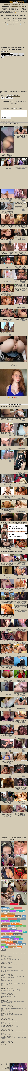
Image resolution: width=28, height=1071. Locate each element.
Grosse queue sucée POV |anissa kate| (7, 775)
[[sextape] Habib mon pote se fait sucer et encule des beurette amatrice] (21, 622)
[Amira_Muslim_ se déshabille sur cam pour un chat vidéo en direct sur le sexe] (21, 478)
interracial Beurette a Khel (8, 936)
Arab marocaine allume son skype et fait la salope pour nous (7, 708)
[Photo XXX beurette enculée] (7, 454)
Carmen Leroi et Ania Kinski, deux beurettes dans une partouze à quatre (21, 289)
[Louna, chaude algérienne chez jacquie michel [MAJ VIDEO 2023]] (21, 274)
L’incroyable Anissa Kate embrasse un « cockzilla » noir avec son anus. (20, 563)
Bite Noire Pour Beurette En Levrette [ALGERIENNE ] (7, 155)
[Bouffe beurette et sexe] (7, 161)
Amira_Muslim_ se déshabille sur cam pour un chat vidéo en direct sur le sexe (20, 484)
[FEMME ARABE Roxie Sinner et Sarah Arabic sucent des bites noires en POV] (7, 729)
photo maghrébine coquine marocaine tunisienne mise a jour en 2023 (21, 523)
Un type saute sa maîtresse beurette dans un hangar (21, 267)
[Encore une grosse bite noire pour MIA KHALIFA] (21, 756)
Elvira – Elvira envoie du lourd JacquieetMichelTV (13, 954)
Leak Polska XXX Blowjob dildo (9, 1021)
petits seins (10, 944)
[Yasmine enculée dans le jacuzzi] (7, 808)
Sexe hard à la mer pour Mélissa (21, 802)
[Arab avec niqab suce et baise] (21, 636)
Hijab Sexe (4, 934)
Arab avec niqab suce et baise (20, 642)
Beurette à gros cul (8, 916)
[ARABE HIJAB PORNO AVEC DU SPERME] (21, 661)
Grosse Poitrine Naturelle (18, 55)
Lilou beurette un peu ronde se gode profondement (7, 749)
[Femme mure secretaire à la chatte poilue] (7, 542)
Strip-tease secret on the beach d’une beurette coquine (7, 199)
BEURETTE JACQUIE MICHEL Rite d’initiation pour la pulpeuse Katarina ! (7, 602)
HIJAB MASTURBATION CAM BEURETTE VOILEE (20, 680)
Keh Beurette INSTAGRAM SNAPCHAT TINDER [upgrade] (7, 419)
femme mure (11, 926)
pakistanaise (3, 944)
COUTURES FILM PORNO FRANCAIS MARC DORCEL (12, 971)
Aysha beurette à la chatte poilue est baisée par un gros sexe (7, 212)
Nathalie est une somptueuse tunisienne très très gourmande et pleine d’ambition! (7, 319)
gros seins (12, 929)
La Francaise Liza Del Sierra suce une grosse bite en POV (13, 1015)
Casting (23, 916)
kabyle (2, 57)
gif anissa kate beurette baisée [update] (20, 496)
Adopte (3, 18)
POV (2, 947)
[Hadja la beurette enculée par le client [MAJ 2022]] (21, 193)
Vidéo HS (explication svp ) (7, 108)
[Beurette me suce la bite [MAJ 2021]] (7, 715)
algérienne (16, 53)
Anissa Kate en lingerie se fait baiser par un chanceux (20, 774)
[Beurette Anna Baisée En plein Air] (7, 259)
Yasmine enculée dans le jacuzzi (7, 815)
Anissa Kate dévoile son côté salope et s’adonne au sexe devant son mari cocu (21, 166)
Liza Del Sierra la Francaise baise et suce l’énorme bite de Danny (13, 1009)
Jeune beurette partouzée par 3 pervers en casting (7, 789)
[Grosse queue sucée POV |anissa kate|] (7, 769)
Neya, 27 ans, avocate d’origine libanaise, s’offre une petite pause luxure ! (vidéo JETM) (20, 305)
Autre (21, 108)
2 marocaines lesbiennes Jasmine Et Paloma (7, 497)
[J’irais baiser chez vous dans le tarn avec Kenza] (7, 622)
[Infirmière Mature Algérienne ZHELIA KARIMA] (21, 743)
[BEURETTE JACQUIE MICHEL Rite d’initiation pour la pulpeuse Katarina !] (7, 596)
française (4, 929)
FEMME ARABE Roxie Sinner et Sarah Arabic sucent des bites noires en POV (7, 735)
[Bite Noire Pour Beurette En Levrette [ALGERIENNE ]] (7, 139)
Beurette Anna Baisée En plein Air (7, 265)
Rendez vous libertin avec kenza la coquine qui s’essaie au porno (7, 589)
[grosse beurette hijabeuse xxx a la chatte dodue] (21, 130)
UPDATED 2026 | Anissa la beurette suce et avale (7, 253)
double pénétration (14, 921)
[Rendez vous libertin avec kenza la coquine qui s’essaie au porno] (7, 583)
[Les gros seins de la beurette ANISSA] (21, 542)
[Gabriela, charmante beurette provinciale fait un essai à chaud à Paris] (21, 729)
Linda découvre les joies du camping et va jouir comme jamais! (21, 319)
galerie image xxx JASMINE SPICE (21, 419)
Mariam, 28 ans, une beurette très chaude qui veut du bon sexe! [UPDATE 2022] (20, 208)
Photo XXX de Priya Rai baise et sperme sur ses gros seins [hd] (20, 509)
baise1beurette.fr (21, 18)
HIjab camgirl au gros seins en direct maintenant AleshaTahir (7, 279)
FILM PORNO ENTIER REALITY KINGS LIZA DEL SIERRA (13, 1038)
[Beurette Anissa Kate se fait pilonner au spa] (7, 648)
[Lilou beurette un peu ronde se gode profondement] (7, 743)
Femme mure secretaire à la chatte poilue (7, 548)
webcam (3, 949)
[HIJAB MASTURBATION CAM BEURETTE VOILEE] (21, 673)
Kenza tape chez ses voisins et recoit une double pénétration (7, 240)
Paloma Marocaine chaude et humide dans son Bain (21, 589)
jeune (12, 939)
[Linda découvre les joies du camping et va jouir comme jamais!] (21, 313)
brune (2, 55)
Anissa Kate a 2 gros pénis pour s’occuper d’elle (7, 306)
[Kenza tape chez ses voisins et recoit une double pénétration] (7, 233)
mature (15, 941)
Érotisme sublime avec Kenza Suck (20, 253)
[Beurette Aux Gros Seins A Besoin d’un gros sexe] (7, 635)
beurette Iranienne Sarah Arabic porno (7, 762)
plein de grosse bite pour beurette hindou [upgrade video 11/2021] (20, 610)
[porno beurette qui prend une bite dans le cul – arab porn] (7, 219)
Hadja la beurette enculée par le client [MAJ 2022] (20, 199)
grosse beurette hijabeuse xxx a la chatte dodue (20, 136)
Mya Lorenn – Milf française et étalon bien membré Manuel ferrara (13, 984)
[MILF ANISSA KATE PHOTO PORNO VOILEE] (7, 478)
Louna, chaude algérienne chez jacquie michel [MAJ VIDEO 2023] (21, 281)
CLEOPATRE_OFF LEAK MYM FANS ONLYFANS (13, 1032)
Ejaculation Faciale (8, 55)
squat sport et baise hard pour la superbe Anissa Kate (20, 788)
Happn (9, 20)
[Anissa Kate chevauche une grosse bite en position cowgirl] (21, 648)
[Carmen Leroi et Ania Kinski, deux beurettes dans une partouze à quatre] (21, 285)
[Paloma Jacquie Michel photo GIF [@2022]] (7, 441)
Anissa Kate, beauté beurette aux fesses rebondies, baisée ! (7, 564)
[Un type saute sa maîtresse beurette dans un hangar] (21, 260)
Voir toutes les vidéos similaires (14, 404)
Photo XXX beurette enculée (7, 459)
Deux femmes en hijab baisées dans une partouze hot (20, 602)
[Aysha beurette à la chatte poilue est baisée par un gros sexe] (7, 205)
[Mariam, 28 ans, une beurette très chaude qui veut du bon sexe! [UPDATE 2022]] (21, 204)
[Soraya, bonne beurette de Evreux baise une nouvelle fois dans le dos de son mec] (7, 326)
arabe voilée (20, 911)
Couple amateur (5, 921)
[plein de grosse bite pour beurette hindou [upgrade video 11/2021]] (21, 606)
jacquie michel (5, 939)
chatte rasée (21, 919)
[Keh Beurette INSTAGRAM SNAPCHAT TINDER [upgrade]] (7, 413)
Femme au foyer (4, 926)
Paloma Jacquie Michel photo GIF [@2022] (7, 448)
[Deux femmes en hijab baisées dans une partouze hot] (21, 596)
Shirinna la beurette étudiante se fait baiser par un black (7, 667)
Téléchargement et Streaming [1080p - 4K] (14, 102)
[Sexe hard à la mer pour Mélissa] (21, 796)
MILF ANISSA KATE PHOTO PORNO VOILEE (7, 484)
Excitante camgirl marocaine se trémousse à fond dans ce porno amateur (7, 692)
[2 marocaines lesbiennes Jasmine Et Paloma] (7, 491)
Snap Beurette (12, 947)
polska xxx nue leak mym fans (8, 996)
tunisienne (19, 947)
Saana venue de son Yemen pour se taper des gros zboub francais (20, 226)
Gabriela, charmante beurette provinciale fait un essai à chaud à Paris (20, 736)
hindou (10, 934)
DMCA (16, 108)
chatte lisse (4, 919)
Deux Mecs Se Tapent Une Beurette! (21, 238)
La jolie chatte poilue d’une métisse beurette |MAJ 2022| (21, 576)
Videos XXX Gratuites (6, 956)
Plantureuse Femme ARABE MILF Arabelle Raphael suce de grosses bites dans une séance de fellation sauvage (7, 294)
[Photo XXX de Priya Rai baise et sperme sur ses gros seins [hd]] (21, 503)
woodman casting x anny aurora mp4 (10, 1026)
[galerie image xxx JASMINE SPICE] (21, 413)
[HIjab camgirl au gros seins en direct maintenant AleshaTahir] (7, 273)
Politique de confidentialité (16, 1064)
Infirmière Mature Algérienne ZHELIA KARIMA (21, 749)
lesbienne (21, 939)
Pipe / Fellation (21, 944)
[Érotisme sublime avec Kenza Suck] (21, 247)
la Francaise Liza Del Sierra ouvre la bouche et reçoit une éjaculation (12, 1002)
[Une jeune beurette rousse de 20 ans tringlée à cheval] (7, 609)
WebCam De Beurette (11, 1063)
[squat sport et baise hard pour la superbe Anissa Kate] (21, 782)
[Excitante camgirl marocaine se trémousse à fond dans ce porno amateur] (7, 686)
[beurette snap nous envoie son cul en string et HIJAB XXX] (7, 673)
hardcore (24, 931)
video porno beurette (6, 53)
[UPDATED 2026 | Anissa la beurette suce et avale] (7, 247)
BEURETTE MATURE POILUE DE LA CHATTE (7, 523)
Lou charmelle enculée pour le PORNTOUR (20, 694)
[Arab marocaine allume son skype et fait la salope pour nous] (7, 701)
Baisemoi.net (17, 20)
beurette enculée (8, 914)
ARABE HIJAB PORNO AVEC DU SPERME (21, 667)
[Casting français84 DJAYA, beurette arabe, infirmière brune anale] (7, 570)
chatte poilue (12, 919)
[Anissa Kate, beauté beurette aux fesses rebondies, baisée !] (7, 558)
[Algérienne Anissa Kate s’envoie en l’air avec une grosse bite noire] (21, 715)
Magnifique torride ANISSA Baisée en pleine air (7, 802)
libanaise (2, 941)
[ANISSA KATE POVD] (21, 441)
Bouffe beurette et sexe (7, 166)
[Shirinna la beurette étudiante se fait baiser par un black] (7, 661)
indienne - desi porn (18, 934)
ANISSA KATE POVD (20, 447)
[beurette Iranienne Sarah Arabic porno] (7, 756)
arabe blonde (12, 911)
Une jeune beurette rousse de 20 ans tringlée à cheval (7, 616)
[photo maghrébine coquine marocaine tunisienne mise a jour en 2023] (21, 516)
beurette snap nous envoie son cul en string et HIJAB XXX (7, 680)
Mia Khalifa (19, 941)
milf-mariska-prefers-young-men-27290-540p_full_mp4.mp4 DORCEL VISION (10, 990)
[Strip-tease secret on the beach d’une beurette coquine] (7, 193)
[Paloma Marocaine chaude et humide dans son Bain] (21, 583)
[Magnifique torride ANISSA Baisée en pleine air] (7, 796)
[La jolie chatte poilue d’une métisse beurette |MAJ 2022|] (21, 570)
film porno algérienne (20, 926)
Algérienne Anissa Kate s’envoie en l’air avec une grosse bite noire (20, 721)
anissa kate (21, 53)
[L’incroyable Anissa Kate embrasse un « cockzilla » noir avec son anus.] (21, 558)
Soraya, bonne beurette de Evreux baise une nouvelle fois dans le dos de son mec (7, 333)
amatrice (18, 908)
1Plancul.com (10, 18)
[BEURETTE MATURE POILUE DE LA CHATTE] (7, 516)
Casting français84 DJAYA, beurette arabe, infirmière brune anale (7, 575)
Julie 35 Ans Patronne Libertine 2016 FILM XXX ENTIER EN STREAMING (12, 977)
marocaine (9, 941)
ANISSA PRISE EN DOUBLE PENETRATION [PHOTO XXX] (7, 433)
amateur (11, 908)
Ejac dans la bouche (5, 923)
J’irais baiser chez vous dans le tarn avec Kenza (7, 629)
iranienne (18, 936)
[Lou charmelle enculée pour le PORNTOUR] (21, 687)
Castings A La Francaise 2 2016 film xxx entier (12, 965)
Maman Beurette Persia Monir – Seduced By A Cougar (7, 510)
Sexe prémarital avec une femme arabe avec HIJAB (20, 814)
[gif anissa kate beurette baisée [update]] (21, 490)
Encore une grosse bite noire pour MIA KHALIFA (21, 762)
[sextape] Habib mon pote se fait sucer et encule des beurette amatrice (21, 629)
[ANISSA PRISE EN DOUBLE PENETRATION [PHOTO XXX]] (7, 427)
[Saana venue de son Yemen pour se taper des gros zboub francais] (21, 219)
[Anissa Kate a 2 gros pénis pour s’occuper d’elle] (7, 300)
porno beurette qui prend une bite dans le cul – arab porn (7, 226)
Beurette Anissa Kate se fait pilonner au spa (7, 654)
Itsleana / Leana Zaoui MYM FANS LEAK (11, 959)
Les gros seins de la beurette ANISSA (21, 548)
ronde (6, 947)
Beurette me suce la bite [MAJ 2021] (7, 722)
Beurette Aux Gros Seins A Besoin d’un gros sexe (7, 641)
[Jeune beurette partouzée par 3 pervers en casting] (7, 782)
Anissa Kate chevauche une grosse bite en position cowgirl (20, 654)
